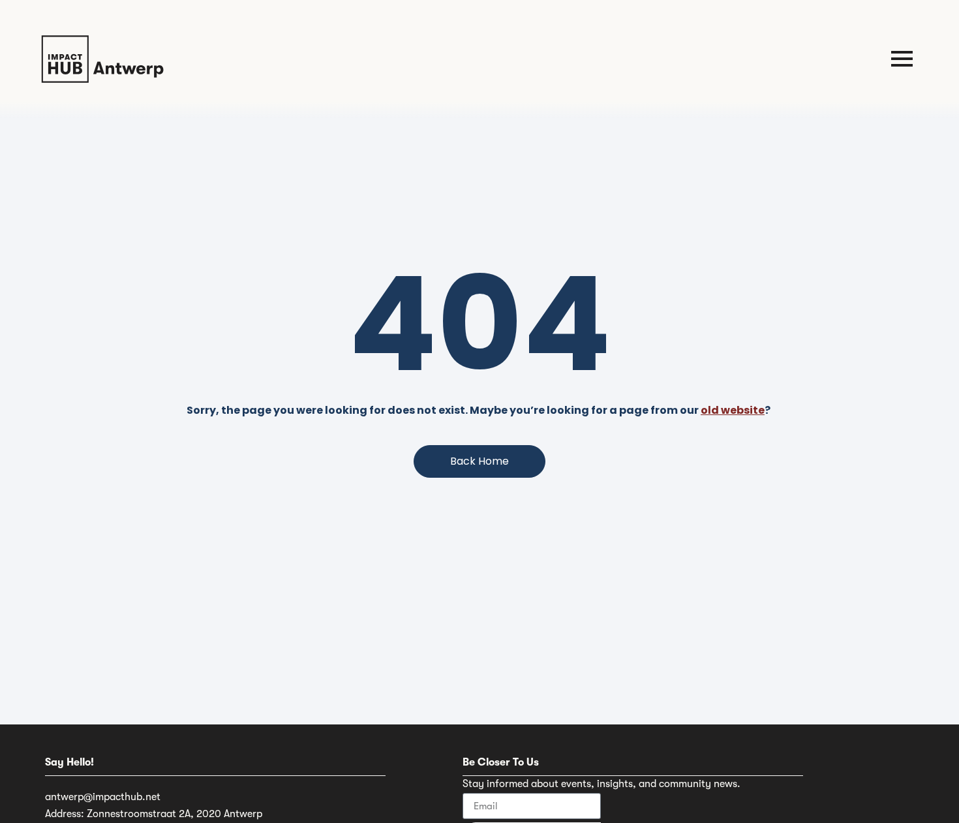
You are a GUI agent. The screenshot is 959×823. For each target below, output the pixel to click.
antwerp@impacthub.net (102, 797)
